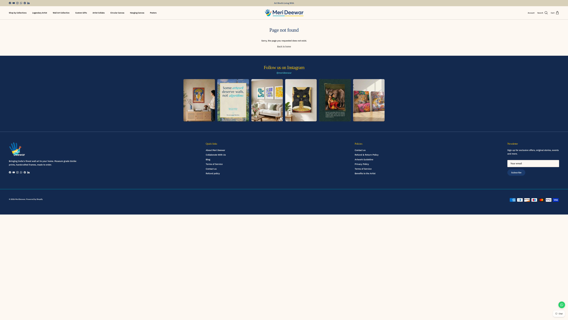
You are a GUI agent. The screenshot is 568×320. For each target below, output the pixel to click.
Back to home (284, 46)
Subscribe (516, 172)
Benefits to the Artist (365, 173)
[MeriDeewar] (284, 13)
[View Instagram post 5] (335, 100)
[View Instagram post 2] (233, 100)
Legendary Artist (39, 13)
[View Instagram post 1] (199, 100)
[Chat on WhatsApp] (561, 304)
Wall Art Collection (61, 13)
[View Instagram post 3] (267, 100)
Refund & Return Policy (367, 154)
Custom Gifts (81, 13)
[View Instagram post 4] (301, 100)
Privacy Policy (362, 164)
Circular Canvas (117, 13)
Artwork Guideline (364, 159)
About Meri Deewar (215, 150)
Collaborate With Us (216, 154)
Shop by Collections (17, 13)
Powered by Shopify (34, 199)
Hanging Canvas (137, 13)
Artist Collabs (99, 13)
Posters (153, 13)
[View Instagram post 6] (369, 100)
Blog (208, 159)
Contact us (211, 168)
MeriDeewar (20, 199)
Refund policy (213, 173)
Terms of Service (214, 164)
